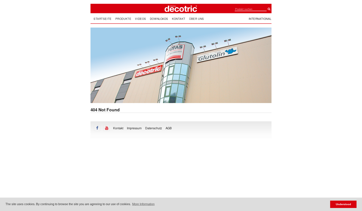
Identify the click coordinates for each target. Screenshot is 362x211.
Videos (140, 19)
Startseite (103, 19)
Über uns (196, 19)
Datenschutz (153, 128)
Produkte (123, 19)
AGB (169, 128)
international (260, 19)
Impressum (134, 128)
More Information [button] (143, 204)
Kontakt (178, 19)
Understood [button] (343, 204)
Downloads (159, 19)
